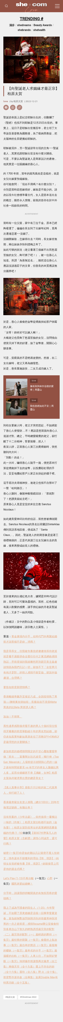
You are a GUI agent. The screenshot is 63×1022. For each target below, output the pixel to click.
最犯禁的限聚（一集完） (26, 939)
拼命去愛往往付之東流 (32, 656)
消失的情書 (39, 918)
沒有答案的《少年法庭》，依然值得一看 (27, 816)
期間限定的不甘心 (33, 751)
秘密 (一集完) (11, 853)
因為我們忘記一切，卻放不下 (26, 667)
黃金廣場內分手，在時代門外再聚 (31, 636)
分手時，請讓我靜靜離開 (18, 893)
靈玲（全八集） (28, 972)
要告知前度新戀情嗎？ (16, 687)
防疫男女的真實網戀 (37, 827)
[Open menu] (57, 6)
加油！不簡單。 (12, 716)
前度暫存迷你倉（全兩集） (19, 977)
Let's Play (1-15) (13, 878)
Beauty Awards (43, 25)
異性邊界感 (10, 726)
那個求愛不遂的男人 (29, 726)
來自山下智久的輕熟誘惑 (23, 929)
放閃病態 (27, 918)
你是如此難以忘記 (30, 853)
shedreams (24, 25)
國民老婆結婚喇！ (22, 883)
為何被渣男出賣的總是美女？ (26, 778)
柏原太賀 (18, 101)
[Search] (6, 6)
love (5, 101)
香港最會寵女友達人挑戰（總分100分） (27, 802)
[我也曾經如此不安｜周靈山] (16, 406)
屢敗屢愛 (49, 751)
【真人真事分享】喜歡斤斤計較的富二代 (27, 787)
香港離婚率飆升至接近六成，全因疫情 (26, 696)
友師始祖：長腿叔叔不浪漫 (34, 702)
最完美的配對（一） (23, 934)
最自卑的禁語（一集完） (34, 945)
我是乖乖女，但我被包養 (18, 651)
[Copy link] (19, 107)
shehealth (39, 30)
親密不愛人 (47, 853)
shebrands (24, 30)
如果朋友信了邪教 (33, 736)
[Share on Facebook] (6, 107)
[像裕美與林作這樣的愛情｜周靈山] (16, 387)
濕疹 (12, 25)
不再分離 (28, 878)
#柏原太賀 (10, 997)
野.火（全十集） (48, 972)
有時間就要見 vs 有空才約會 (26, 767)
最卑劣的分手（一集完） (39, 950)
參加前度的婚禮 (12, 751)
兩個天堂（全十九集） (22, 966)
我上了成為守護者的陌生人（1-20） (25, 907)
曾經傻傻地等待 (42, 651)
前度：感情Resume (31, 923)
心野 (49, 878)
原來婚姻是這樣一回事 (32, 913)
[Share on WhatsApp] (12, 107)
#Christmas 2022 (28, 997)
